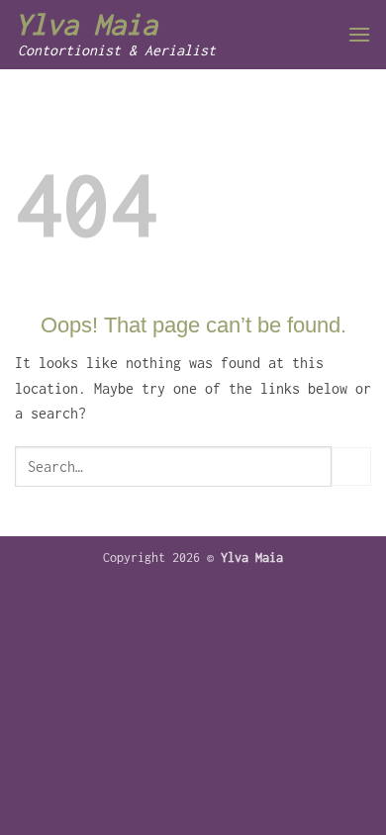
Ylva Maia (86, 25)
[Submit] (351, 466)
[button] (359, 34)
